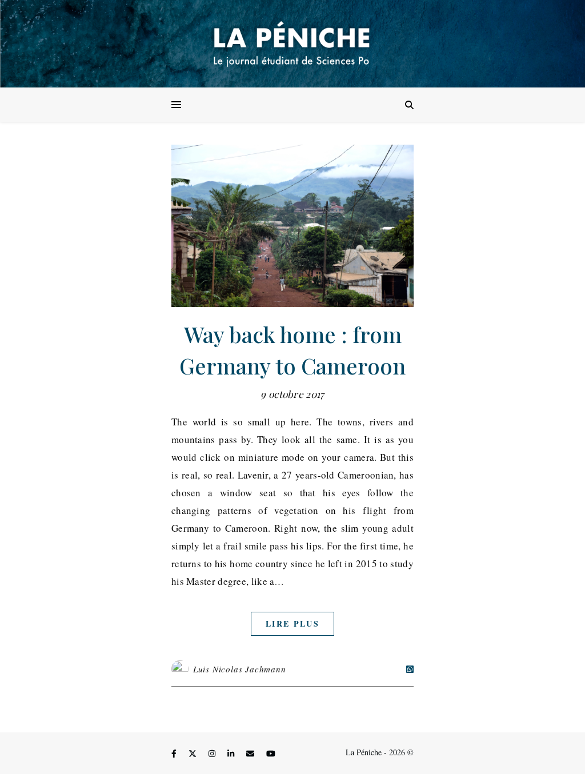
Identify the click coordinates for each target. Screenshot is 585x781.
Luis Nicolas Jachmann (239, 669)
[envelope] (251, 753)
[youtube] (270, 753)
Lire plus (292, 623)
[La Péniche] (292, 43)
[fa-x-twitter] (194, 753)
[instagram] (213, 753)
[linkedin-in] (232, 753)
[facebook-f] (175, 753)
